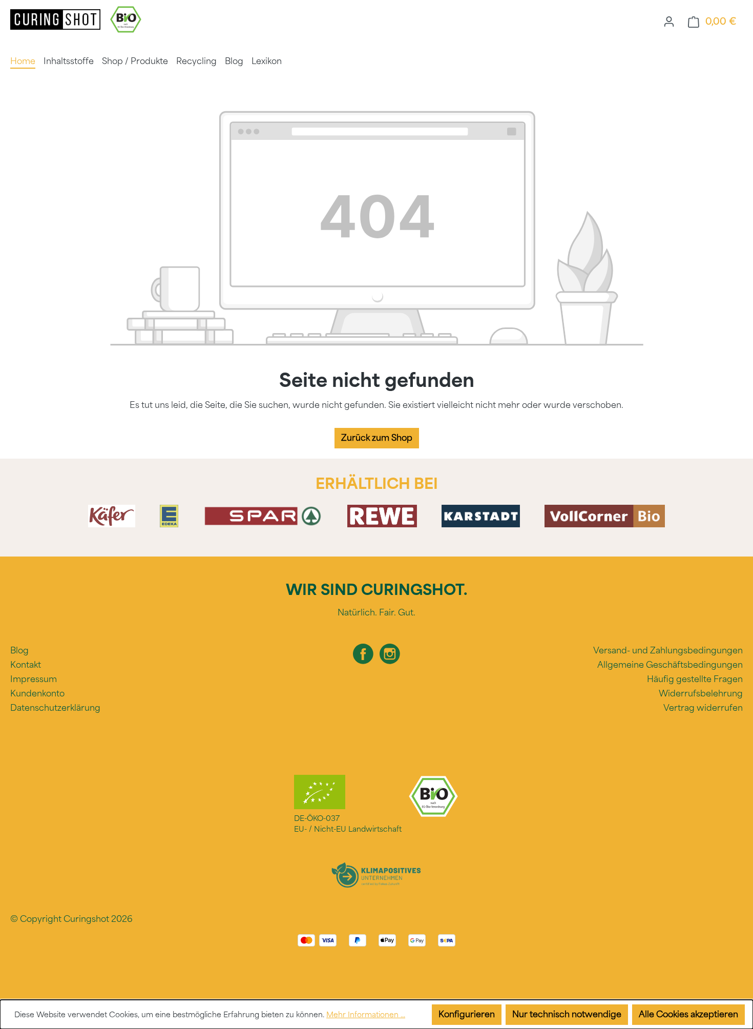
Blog (19, 650)
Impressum (33, 679)
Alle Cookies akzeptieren (688, 1014)
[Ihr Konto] (669, 21)
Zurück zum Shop (376, 438)
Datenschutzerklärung (55, 708)
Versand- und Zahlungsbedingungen (668, 650)
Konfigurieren (466, 1014)
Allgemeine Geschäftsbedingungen (670, 665)
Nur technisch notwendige (566, 1014)
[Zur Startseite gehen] (56, 19)
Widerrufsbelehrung (701, 693)
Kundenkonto (37, 693)
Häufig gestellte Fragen (695, 679)
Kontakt (25, 665)
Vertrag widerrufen (703, 708)
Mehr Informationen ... (365, 1015)
